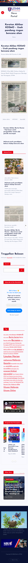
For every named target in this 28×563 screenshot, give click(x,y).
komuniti (6, 353)
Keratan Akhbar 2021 (6, 54)
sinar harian (7, 380)
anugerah (19, 334)
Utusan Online (10, 390)
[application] (14, 407)
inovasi (12, 349)
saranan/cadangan (12, 378)
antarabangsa (12, 334)
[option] (14, 441)
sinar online (13, 380)
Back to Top (15, 559)
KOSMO (15, 119)
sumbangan (6, 382)
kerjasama (20, 351)
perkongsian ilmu (15, 368)
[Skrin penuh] (22, 411)
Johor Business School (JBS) (12, 351)
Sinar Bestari (21, 378)
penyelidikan (7, 368)
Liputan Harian (12, 356)
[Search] (21, 270)
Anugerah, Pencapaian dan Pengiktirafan (14, 430)
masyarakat (14, 363)
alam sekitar (7, 119)
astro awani (6, 337)
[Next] (15, 461)
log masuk (9, 257)
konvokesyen (11, 353)
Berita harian (15, 178)
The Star (11, 382)
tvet (14, 382)
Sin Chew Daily (19, 380)
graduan (7, 347)
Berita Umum (9, 477)
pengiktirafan (15, 366)
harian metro (14, 347)
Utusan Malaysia (11, 387)
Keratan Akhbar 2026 (11, 479)
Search (7, 264)
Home (14, 37)
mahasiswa (8, 360)
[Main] (5, 411)
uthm (18, 384)
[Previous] (13, 461)
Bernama (16, 340)
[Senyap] (20, 411)
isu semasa (18, 349)
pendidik (23, 119)
